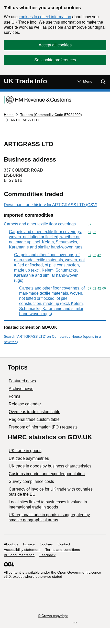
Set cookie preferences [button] (55, 60)
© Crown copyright (53, 616)
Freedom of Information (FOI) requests (43, 427)
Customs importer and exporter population (47, 474)
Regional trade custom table (34, 419)
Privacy (29, 544)
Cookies (46, 544)
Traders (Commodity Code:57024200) (51, 115)
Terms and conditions (62, 549)
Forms (14, 396)
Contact (64, 544)
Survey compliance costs (31, 481)
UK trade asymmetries (29, 458)
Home (9, 115)
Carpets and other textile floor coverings (40, 224)
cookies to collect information (45, 17)
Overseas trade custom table (34, 412)
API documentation (19, 555)
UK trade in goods (25, 450)
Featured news (22, 381)
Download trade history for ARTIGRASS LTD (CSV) (50, 205)
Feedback (47, 555)
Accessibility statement (22, 549)
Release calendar (25, 404)
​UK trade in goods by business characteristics (50, 466)
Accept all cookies (55, 45)
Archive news (21, 388)
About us (11, 544)
